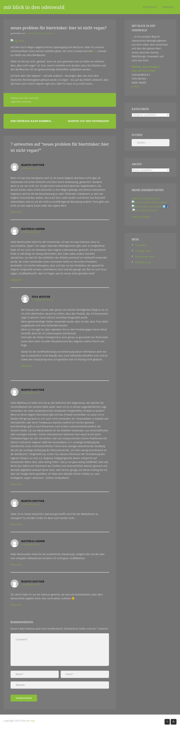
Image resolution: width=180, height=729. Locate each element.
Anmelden (140, 245)
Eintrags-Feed (143, 251)
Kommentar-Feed (145, 256)
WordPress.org (143, 262)
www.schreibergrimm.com (146, 198)
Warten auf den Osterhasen (88, 121)
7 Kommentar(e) (46, 33)
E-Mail (135, 86)
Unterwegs (33, 98)
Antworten (16, 212)
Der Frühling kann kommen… (32, 121)
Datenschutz (150, 7)
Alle (26, 98)
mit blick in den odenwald (34, 7)
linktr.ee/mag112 (141, 217)
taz (95, 51)
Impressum (168, 7)
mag (32, 720)
